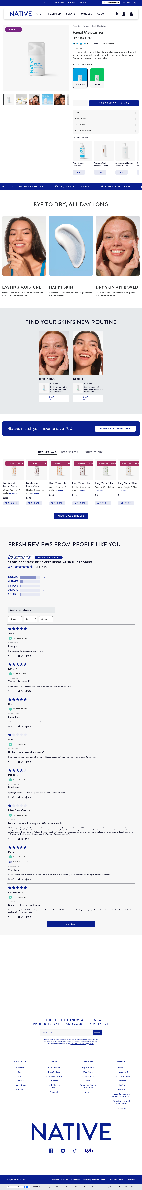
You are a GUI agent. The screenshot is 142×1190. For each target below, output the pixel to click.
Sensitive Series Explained (88, 1086)
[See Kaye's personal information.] (16, 669)
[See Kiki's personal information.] (15, 704)
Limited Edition (54, 1076)
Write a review (108, 43)
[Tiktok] (74, 1151)
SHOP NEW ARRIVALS (71, 516)
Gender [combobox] (44, 619)
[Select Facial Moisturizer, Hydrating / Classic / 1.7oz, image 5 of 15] (59, 99)
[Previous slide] (44, 2)
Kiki (10, 704)
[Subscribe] (97, 1032)
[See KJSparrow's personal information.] (22, 892)
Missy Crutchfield (17, 810)
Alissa (11, 739)
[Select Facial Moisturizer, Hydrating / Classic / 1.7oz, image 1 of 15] (8, 99)
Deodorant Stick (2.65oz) (11, 484)
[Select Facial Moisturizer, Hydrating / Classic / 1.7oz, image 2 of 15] (21, 99)
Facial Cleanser (78, 163)
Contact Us (122, 1067)
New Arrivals (54, 1067)
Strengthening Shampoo (124, 163)
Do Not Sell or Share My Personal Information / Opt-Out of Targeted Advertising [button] (104, 1187)
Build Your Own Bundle (115, 428)
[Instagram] (63, 1151)
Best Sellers (54, 1072)
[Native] (20, 14)
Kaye (11, 669)
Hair (20, 1076)
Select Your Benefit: (83, 64)
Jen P (11, 633)
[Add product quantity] (85, 103)
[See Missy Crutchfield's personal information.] (29, 810)
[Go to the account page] (124, 14)
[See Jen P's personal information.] (16, 633)
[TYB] (88, 1151)
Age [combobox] (27, 619)
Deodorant (20, 1067)
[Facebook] (51, 1151)
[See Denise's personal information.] (18, 775)
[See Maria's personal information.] (17, 852)
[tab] (47, 453)
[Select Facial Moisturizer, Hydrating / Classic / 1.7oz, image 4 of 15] (47, 99)
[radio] (80, 78)
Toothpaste (20, 1089)
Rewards (122, 1080)
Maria (11, 852)
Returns (122, 1089)
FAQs (122, 1085)
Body (20, 1072)
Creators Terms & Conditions (121, 1102)
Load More (71, 924)
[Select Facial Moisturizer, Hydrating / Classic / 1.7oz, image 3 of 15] (34, 99)
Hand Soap (20, 1085)
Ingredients (88, 1067)
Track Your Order (121, 1076)
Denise (11, 775)
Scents (87, 1092)
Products (76, 26)
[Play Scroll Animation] (3, 186)
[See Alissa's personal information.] (17, 740)
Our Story (88, 1072)
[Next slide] (97, 2)
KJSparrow (14, 892)
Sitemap (122, 1108)
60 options (13, 493)
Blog (88, 1080)
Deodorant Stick (100, 163)
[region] (105, 157)
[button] (117, 14)
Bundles (54, 1080)
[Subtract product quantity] (75, 103)
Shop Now (51, 398)
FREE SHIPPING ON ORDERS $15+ (71, 2)
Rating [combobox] (13, 619)
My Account (122, 1072)
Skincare (86, 26)
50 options (59, 490)
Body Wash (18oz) (59, 483)
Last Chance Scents (54, 1086)
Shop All (54, 1092)
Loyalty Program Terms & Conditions (122, 1095)
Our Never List (88, 1076)
